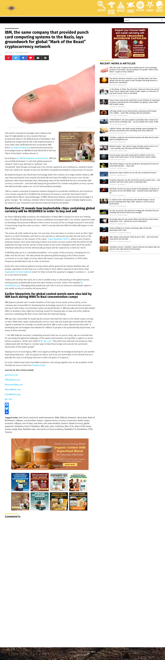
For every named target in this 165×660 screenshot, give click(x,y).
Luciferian (59, 426)
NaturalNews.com (13, 389)
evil (45, 423)
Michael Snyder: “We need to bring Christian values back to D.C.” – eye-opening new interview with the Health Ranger (134, 147)
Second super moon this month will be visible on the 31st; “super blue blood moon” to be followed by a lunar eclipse (132, 156)
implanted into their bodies (17, 272)
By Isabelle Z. (122, 184)
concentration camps (33, 420)
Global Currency (76, 423)
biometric (72, 417)
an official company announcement (32, 158)
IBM (42, 426)
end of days (27, 423)
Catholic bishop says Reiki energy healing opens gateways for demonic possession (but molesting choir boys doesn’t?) (133, 130)
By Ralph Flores (122, 175)
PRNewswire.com (12, 380)
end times (38, 423)
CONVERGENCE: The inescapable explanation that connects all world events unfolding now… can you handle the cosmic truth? (134, 121)
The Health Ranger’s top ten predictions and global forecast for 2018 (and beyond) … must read (134, 165)
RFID (90, 429)
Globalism (19, 426)
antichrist (33, 417)
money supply (11, 429)
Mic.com (8, 399)
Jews (47, 426)
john (52, 426)
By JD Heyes (121, 106)
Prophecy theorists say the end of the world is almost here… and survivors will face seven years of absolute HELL (134, 181)
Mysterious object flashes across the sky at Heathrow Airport (133, 173)
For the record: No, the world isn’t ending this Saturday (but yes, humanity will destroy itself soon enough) (134, 212)
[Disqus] (50, 550)
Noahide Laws (29, 429)
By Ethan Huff (122, 74)
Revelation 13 (70, 429)
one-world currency (45, 429)
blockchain (82, 417)
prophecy (59, 429)
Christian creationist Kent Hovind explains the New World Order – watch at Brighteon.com (134, 138)
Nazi (20, 429)
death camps (83, 420)
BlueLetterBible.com (14, 385)
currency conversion (67, 420)
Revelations (82, 429)
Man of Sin (69, 426)
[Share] (50, 412)
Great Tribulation (32, 426)
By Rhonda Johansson (124, 233)
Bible (57, 417)
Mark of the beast (83, 426)
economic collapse (13, 423)
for (45, 341)
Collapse (19, 420)
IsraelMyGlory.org (12, 394)
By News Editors (123, 96)
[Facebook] (50, 405)
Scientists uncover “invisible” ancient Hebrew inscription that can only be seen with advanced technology (134, 248)
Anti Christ (23, 417)
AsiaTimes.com (11, 375)
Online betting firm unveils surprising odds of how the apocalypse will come (130, 229)
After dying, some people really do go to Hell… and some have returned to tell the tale (133, 238)
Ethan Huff (23, 52)
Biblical (63, 417)
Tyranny (8, 432)
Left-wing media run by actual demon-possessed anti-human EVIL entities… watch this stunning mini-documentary (132, 112)
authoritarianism (46, 417)
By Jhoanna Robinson (124, 251)
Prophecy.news (38, 365)
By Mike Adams (122, 115)
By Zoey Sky (121, 159)
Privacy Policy (82, 655)
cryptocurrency (50, 420)
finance (64, 423)
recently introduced (19, 147)
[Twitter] (50, 408)
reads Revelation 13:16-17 (59, 239)
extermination (54, 423)
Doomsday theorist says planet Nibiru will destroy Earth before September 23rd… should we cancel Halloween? (134, 220)
